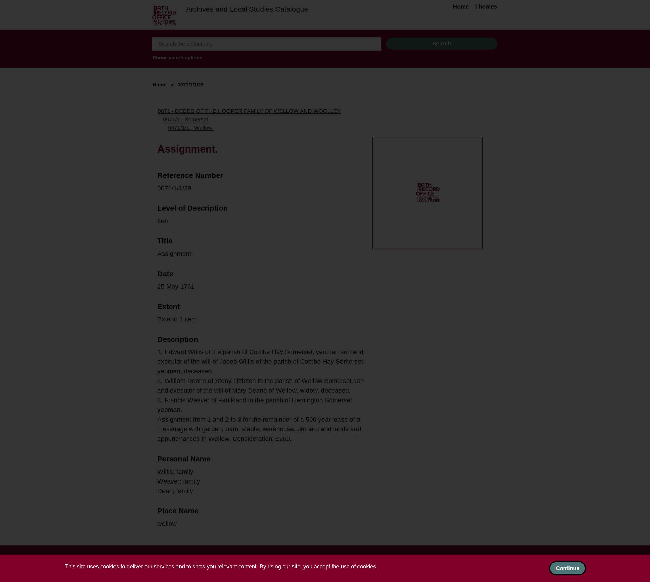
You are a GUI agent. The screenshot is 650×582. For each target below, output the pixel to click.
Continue (567, 568)
